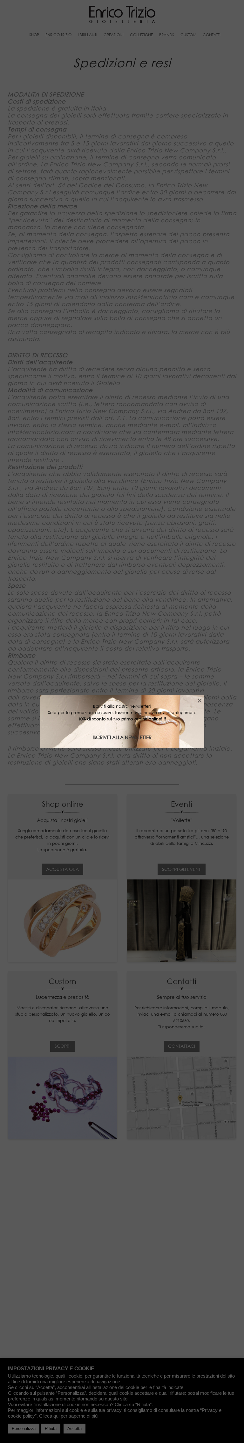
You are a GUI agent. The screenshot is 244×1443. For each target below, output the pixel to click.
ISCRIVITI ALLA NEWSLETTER (122, 737)
